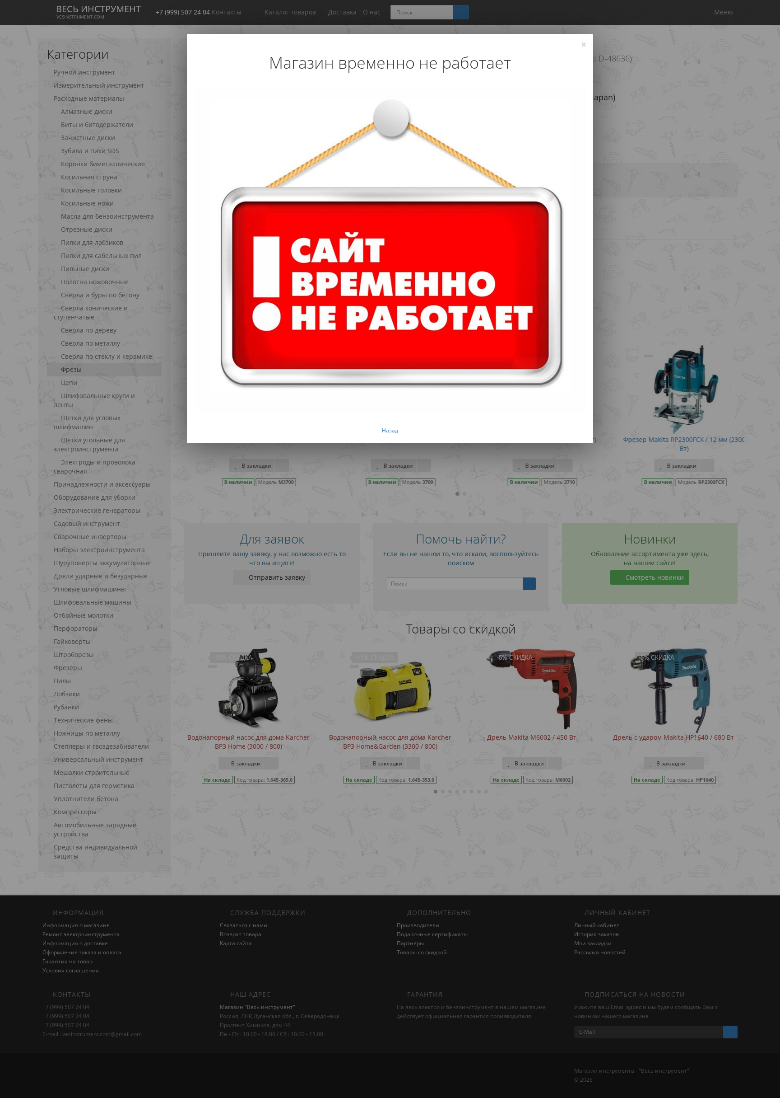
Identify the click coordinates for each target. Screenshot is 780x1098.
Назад (390, 430)
